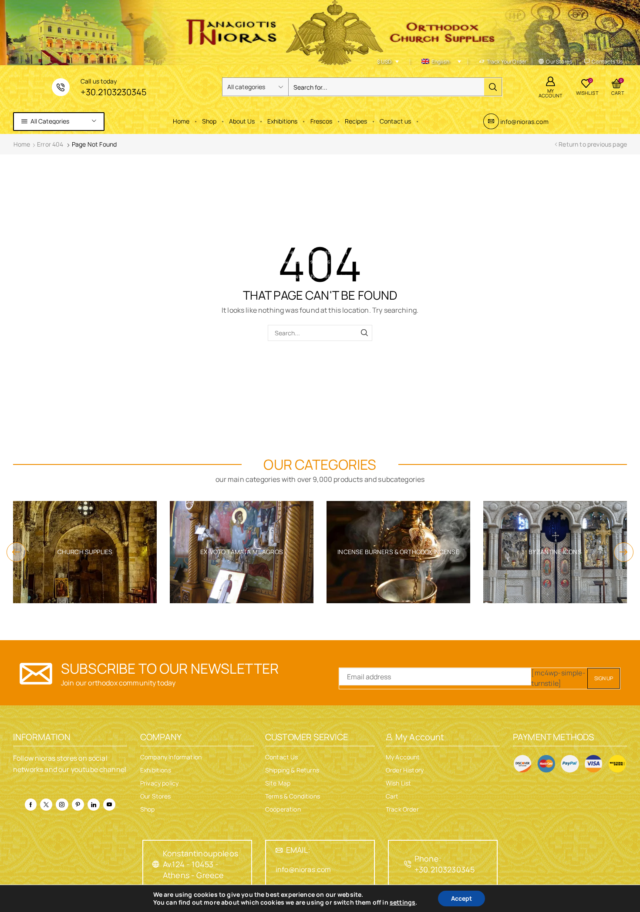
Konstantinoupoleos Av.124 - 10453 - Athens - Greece (200, 864)
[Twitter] (46, 804)
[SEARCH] (364, 333)
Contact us (395, 121)
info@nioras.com (524, 121)
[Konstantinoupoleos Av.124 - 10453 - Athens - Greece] (155, 864)
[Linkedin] (94, 804)
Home (181, 121)
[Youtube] (109, 804)
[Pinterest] (78, 804)
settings (402, 902)
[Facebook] (31, 804)
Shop (209, 121)
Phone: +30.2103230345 (444, 864)
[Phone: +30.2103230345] (407, 864)
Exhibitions (282, 121)
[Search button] (493, 87)
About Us (242, 121)
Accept (461, 898)
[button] (16, 552)
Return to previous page (593, 144)
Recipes (356, 121)
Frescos (321, 121)
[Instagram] (62, 804)
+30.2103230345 (113, 92)
